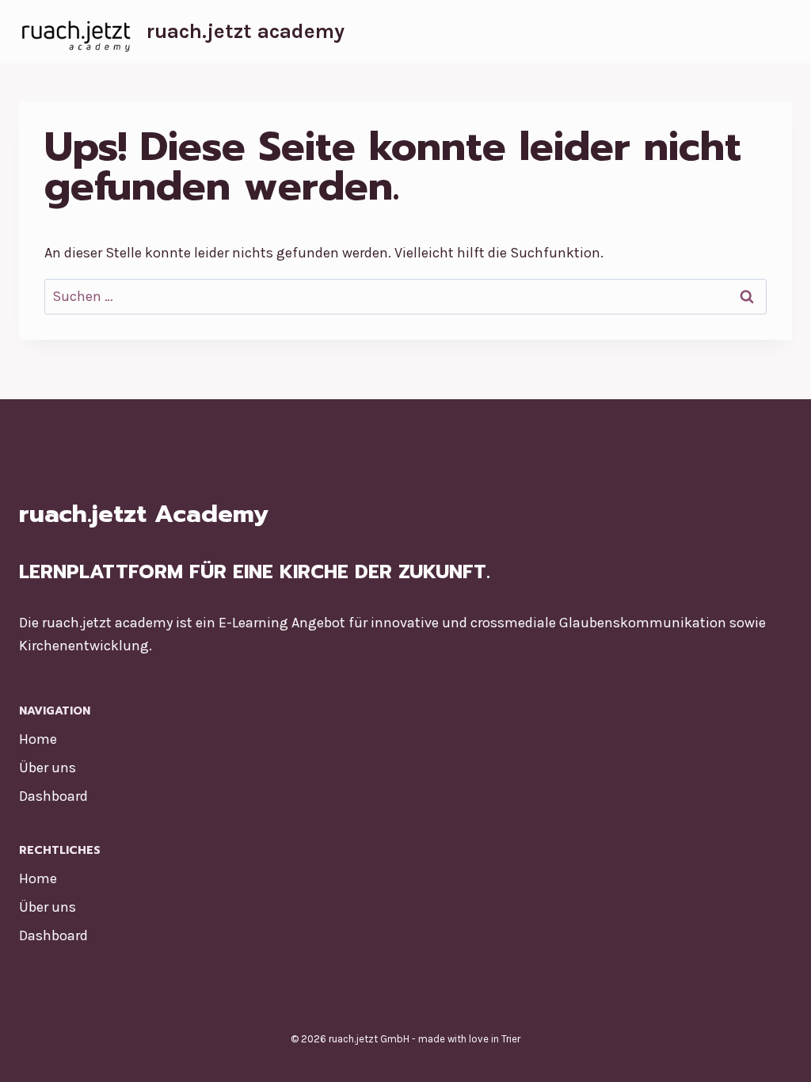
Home (38, 739)
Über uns (47, 767)
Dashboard (53, 796)
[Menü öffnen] (777, 31)
